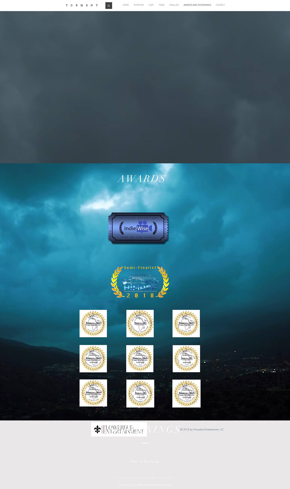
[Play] (108, 5)
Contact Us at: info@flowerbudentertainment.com (145, 484)
